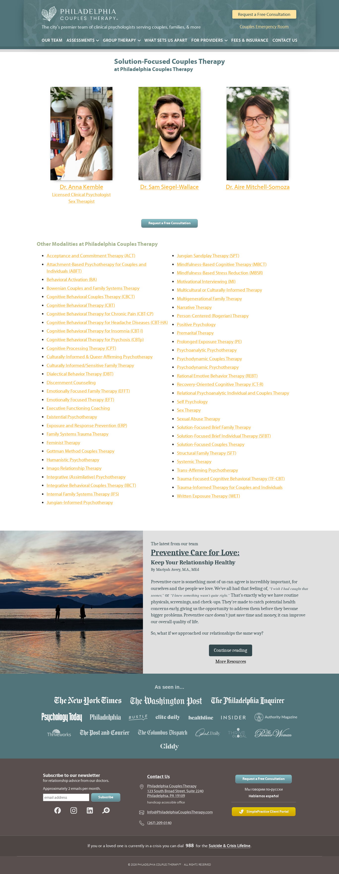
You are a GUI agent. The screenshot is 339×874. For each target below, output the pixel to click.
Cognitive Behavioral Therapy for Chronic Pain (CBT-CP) (100, 314)
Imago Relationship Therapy (74, 468)
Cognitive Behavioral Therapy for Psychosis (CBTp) (95, 339)
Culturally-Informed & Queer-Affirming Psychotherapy (100, 357)
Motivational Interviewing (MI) (206, 281)
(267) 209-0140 (159, 823)
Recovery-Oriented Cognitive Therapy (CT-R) (220, 384)
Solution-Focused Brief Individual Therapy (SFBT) (224, 436)
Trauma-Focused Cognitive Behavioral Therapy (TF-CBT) (231, 478)
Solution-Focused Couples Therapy (210, 444)
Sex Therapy (189, 410)
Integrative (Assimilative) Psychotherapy (86, 477)
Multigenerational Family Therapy (209, 298)
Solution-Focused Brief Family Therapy (214, 427)
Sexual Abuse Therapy (198, 419)
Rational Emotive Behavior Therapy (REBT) (217, 376)
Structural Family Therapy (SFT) (206, 453)
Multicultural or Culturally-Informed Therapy (219, 290)
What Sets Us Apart (165, 40)
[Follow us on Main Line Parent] (106, 811)
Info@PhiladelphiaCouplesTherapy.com (180, 812)
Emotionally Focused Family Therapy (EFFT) (88, 391)
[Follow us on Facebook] (57, 811)
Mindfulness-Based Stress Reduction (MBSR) (220, 273)
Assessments (81, 40)
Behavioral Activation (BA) (72, 279)
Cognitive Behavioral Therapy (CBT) (81, 305)
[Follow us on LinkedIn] (90, 811)
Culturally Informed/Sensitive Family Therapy (90, 365)
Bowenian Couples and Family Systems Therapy (93, 288)
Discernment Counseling (71, 382)
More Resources (230, 661)
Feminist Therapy (63, 442)
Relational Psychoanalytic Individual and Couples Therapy (233, 393)
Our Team (52, 40)
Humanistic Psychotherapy (73, 460)
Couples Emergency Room (264, 26)
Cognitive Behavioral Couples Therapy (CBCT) (91, 296)
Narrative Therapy (194, 307)
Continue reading (230, 650)
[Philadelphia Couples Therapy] (79, 14)
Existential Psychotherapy (72, 417)
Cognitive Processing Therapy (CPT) (81, 348)
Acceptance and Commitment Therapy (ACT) (91, 255)
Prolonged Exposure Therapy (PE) (209, 341)
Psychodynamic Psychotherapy (208, 367)
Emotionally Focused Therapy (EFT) (80, 399)
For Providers (207, 40)
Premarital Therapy (195, 333)
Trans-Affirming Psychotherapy (207, 470)
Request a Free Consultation (264, 14)
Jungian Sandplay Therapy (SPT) (208, 255)
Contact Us (284, 40)
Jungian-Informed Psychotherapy (80, 502)
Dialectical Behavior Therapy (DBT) (80, 374)
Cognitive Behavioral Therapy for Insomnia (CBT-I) (95, 331)
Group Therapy (119, 40)
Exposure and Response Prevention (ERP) (87, 425)
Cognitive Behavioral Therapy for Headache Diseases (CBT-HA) (107, 322)
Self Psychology (192, 401)
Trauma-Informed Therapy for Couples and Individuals (230, 487)
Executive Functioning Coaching (78, 408)
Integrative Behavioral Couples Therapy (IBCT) (91, 485)
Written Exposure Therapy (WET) (208, 496)
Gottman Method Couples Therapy (80, 451)
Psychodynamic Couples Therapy (209, 359)
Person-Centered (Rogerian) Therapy (213, 316)
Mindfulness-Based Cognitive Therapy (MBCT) (222, 264)
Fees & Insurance (249, 40)
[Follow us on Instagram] (73, 811)
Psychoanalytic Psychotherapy (207, 350)
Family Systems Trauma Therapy (77, 434)
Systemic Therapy (194, 461)
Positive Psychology (196, 324)
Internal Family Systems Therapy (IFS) (83, 494)
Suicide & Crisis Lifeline (229, 845)
